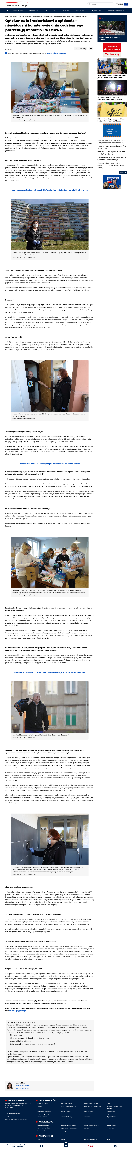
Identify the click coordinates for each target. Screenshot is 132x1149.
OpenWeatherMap (22, 1119)
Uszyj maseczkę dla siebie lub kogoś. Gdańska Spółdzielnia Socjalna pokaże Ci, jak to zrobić (50, 190)
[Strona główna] (7, 10)
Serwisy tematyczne (114, 11)
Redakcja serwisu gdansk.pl (14, 1111)
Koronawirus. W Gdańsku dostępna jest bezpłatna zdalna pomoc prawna (50, 463)
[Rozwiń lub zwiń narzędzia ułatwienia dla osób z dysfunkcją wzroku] (115, 1146)
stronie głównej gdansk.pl (56, 53)
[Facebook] (41, 1146)
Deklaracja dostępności (13, 1114)
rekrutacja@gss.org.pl (17, 1010)
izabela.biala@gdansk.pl (23, 1085)
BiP (8, 1116)
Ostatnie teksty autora (22, 1088)
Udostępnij (82, 48)
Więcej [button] (122, 172)
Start (6, 16)
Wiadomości (13, 16)
